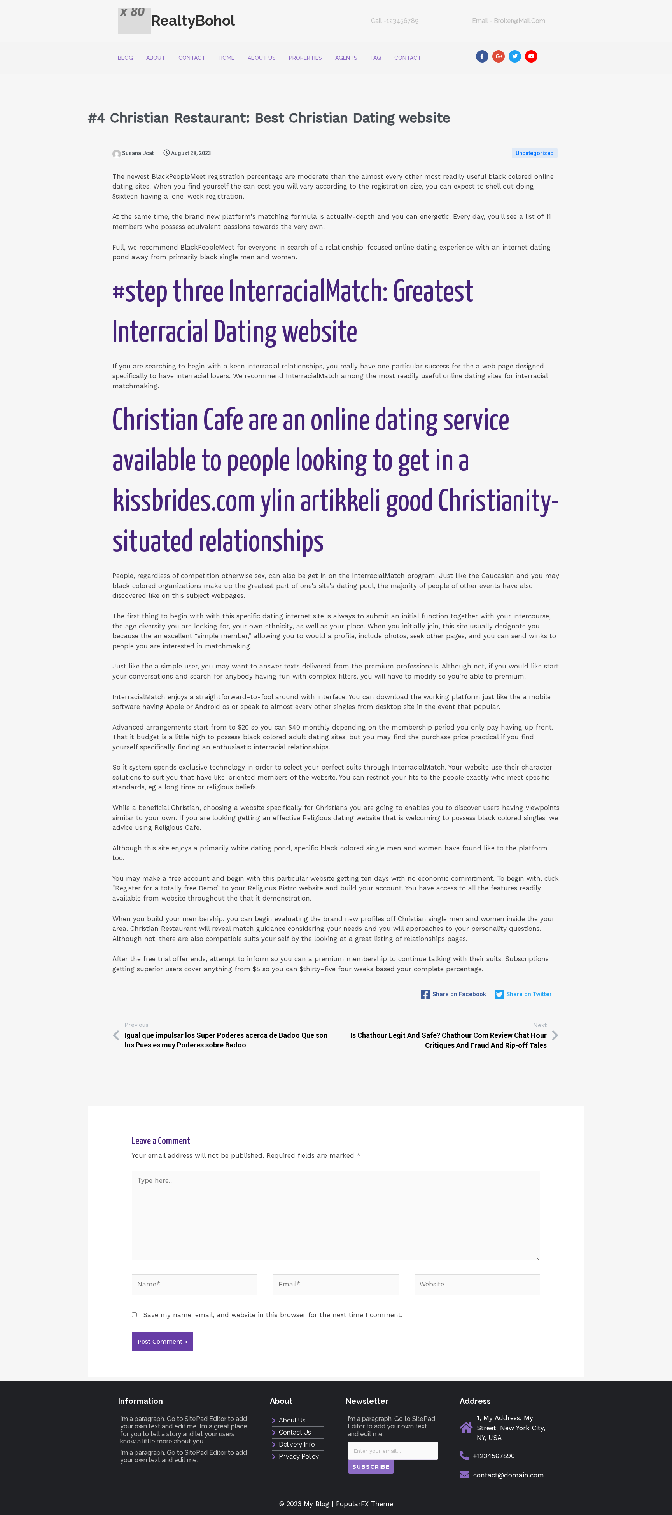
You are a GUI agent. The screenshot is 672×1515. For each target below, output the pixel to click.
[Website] (477, 1286)
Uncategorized (535, 153)
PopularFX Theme (364, 1504)
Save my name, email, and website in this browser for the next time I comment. (272, 1315)
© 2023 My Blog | (307, 1504)
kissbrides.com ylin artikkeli (246, 502)
